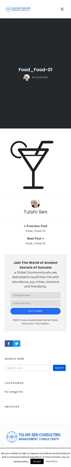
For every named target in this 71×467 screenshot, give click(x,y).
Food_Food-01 (35, 69)
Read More (52, 461)
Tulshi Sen (35, 212)
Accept (37, 461)
